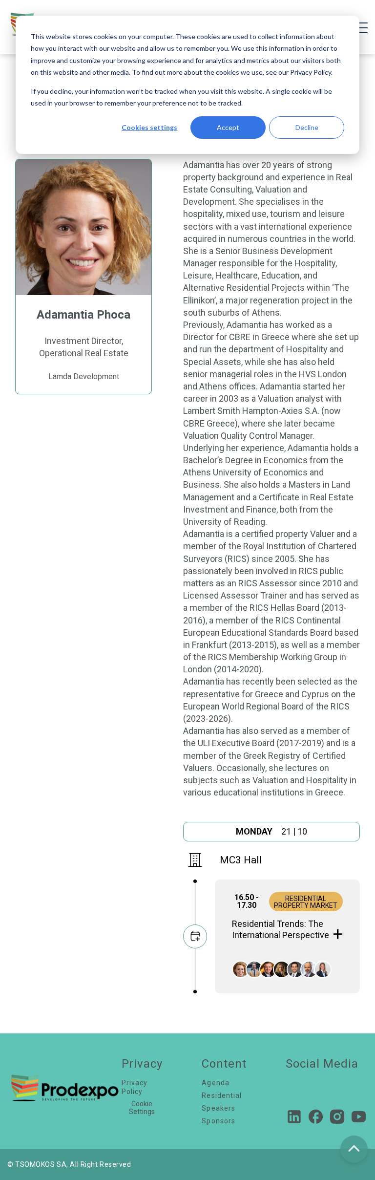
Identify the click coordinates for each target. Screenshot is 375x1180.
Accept (228, 127)
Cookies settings (149, 127)
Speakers (218, 1108)
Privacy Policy (135, 1087)
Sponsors (218, 1121)
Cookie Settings (142, 1108)
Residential (222, 1095)
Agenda (215, 1083)
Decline (306, 127)
